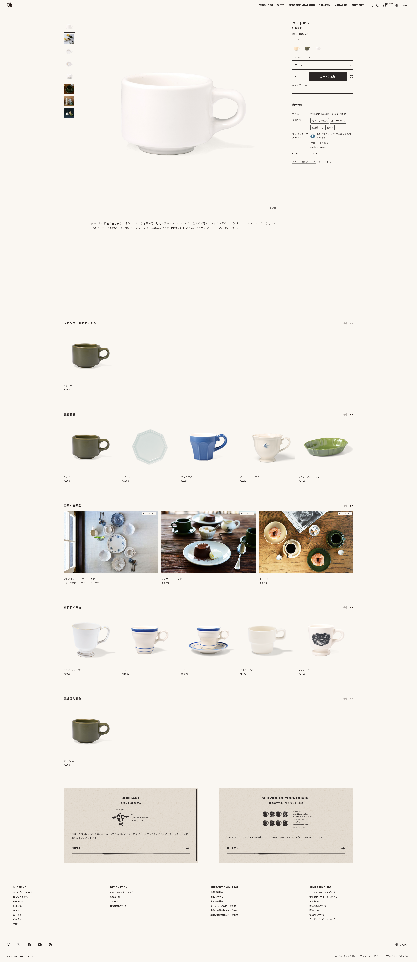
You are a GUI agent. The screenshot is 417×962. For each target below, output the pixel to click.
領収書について (316, 915)
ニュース (114, 901)
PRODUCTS (265, 5)
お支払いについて (317, 901)
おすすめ (17, 915)
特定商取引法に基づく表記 (397, 956)
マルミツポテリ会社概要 (344, 956)
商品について (216, 897)
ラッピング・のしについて (322, 919)
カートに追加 (328, 76)
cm (315, 114)
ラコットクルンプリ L (309, 477)
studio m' (18, 901)
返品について (315, 910)
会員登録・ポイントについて (323, 897)
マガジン (17, 924)
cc (343, 114)
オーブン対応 (338, 121)
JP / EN (403, 5)
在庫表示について (301, 85)
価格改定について (118, 906)
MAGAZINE (341, 5)
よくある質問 (216, 901)
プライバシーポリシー (370, 956)
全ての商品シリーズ (22, 892)
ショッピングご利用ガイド (322, 892)
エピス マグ (186, 477)
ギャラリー (18, 919)
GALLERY (325, 5)
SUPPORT (358, 5)
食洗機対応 (317, 127)
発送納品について (317, 906)
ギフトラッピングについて (304, 162)
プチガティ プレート (132, 477)
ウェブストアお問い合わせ (223, 906)
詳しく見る (232, 848)
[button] (69, 17)
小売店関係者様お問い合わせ (224, 910)
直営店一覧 (115, 897)
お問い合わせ (324, 162)
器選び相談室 (216, 892)
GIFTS (280, 5)
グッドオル (69, 477)
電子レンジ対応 (320, 121)
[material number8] (313, 136)
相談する (76, 848)
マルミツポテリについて (121, 892)
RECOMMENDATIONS (301, 5)
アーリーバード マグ (249, 477)
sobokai (17, 906)
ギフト (16, 910)
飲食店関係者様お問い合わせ (224, 915)
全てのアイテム (20, 897)
